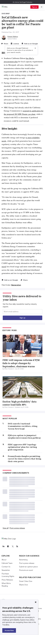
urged (4, 266)
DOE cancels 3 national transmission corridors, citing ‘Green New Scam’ (22, 426)
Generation (16, 285)
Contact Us (6, 567)
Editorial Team (7, 563)
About (4, 560)
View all (5, 528)
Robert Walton (13, 36)
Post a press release (17, 528)
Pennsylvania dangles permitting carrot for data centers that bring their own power (24, 459)
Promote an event (26, 570)
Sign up (34, 7)
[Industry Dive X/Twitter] (12, 546)
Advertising (23, 560)
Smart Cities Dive (25, 581)
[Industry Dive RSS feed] (17, 546)
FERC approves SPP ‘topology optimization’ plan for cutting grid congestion (22, 447)
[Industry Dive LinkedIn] (3, 546)
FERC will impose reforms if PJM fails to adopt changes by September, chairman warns (21, 363)
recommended (7, 249)
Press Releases (7, 580)
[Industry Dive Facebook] (8, 546)
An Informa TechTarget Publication (22, 2)
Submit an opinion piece (28, 567)
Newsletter (6, 570)
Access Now (9, 630)
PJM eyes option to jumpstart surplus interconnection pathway (24, 436)
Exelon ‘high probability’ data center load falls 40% (19, 403)
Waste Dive (23, 585)
